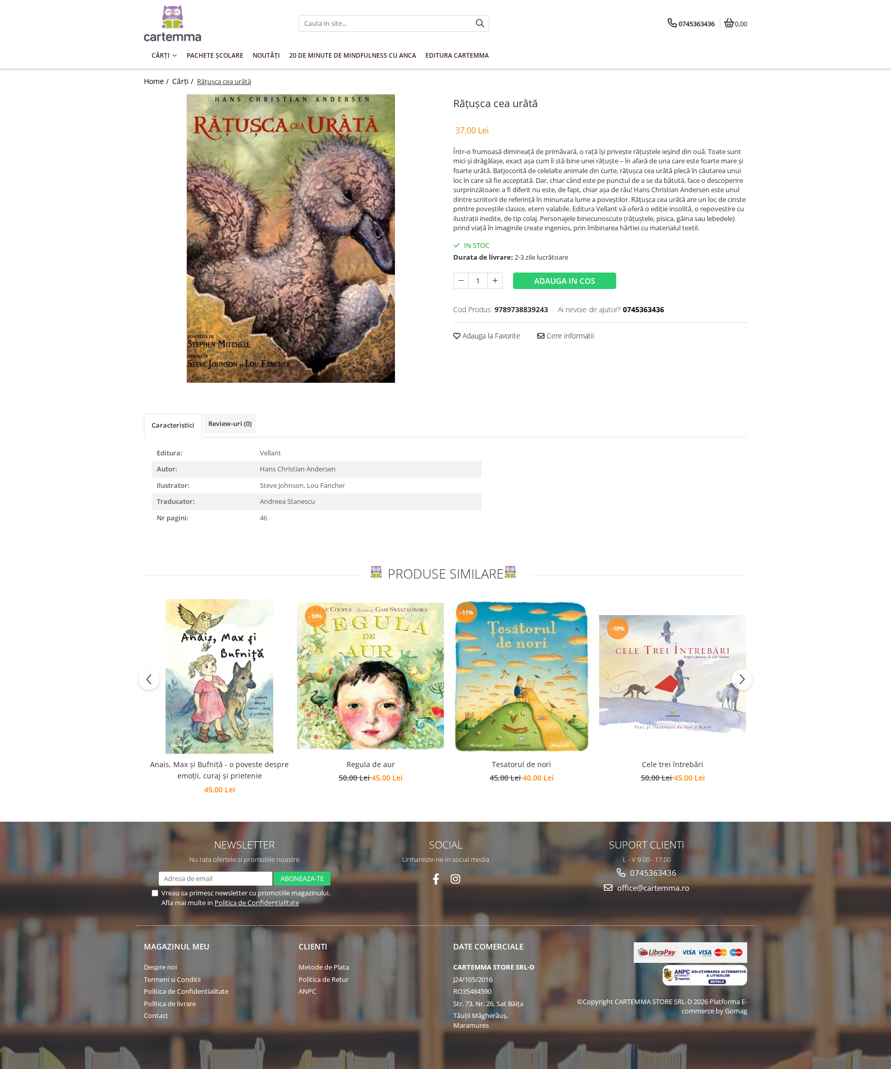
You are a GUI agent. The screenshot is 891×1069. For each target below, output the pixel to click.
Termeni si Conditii (172, 979)
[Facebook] (436, 879)
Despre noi (160, 967)
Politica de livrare (170, 1003)
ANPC (307, 991)
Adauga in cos (564, 281)
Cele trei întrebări (672, 764)
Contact (156, 1015)
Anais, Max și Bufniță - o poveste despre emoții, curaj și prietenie (219, 769)
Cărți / (183, 81)
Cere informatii (569, 336)
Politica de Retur (324, 979)
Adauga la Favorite (490, 336)
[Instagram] (456, 879)
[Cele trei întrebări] (672, 676)
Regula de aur (370, 764)
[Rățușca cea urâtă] (291, 238)
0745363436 (652, 873)
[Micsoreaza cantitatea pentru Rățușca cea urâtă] (461, 281)
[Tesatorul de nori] (521, 676)
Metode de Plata (324, 967)
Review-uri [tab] (230, 423)
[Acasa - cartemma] (208, 23)
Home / (157, 81)
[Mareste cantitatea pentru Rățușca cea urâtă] (495, 281)
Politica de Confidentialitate (256, 902)
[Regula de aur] (370, 676)
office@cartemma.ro (652, 888)
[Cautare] (480, 23)
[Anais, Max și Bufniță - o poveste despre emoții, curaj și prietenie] (219, 676)
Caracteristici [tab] (173, 425)
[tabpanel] (291, 238)
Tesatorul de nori (521, 764)
